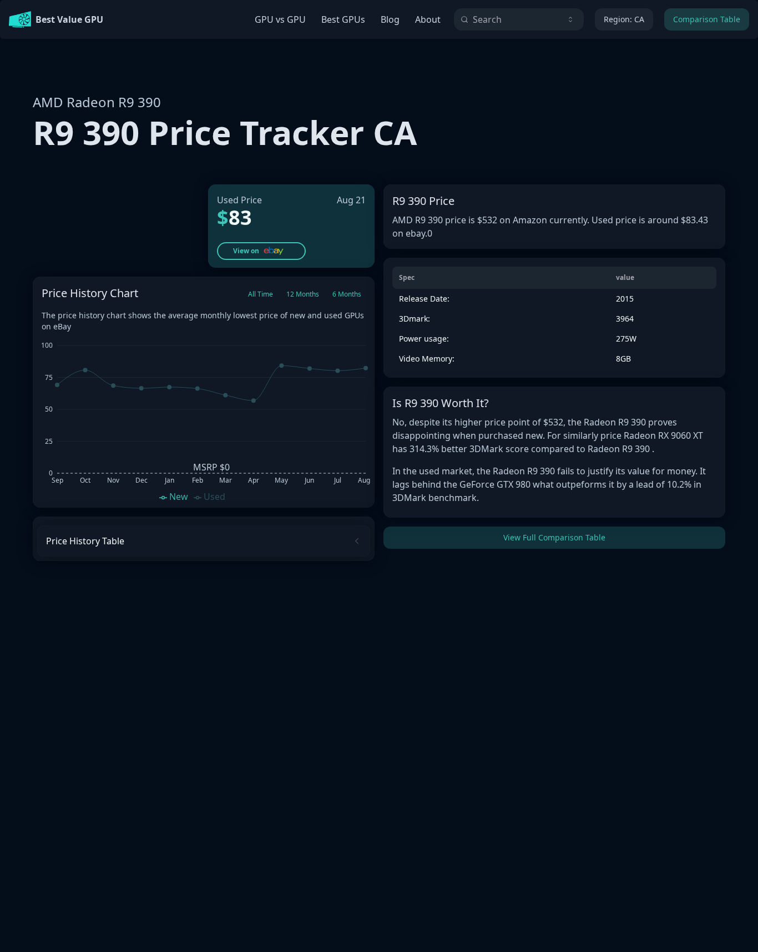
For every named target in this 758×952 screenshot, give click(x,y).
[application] (203, 420)
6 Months (346, 294)
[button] (261, 251)
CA (624, 19)
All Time (260, 294)
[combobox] (519, 19)
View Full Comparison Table (554, 537)
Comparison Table (706, 19)
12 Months (302, 294)
